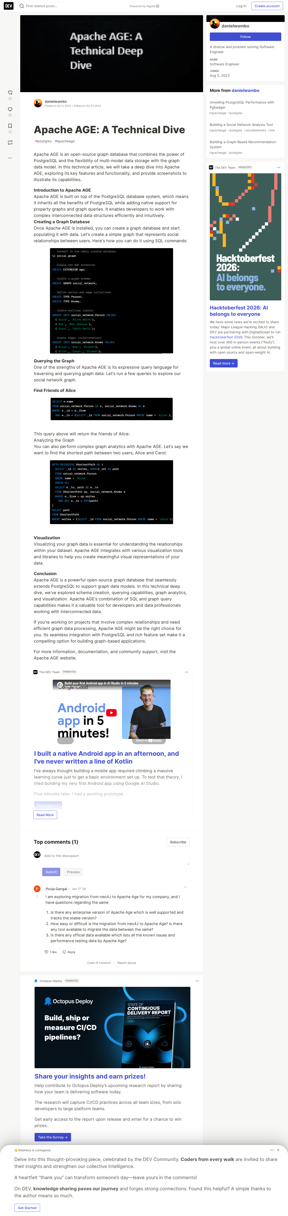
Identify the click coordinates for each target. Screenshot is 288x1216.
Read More (45, 815)
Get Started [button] (27, 1208)
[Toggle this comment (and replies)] (37, 896)
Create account (267, 6)
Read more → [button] (223, 363)
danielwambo (56, 101)
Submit (51, 872)
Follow (245, 37)
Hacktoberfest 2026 (226, 337)
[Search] (21, 6)
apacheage (65, 141)
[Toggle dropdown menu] (186, 672)
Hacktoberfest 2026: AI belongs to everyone (239, 311)
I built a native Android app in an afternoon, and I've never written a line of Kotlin (106, 757)
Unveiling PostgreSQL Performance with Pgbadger (241, 107)
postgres (43, 141)
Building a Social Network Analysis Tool (242, 127)
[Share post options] (10, 158)
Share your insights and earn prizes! (90, 1076)
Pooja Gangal (56, 889)
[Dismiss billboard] (278, 1150)
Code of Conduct (99, 962)
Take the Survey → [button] (53, 1137)
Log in (241, 6)
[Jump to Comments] (10, 111)
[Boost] (10, 142)
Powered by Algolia (143, 6)
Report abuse (126, 962)
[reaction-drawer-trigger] (10, 94)
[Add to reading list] (10, 128)
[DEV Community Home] (8, 6)
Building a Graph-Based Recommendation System (242, 147)
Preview (73, 872)
